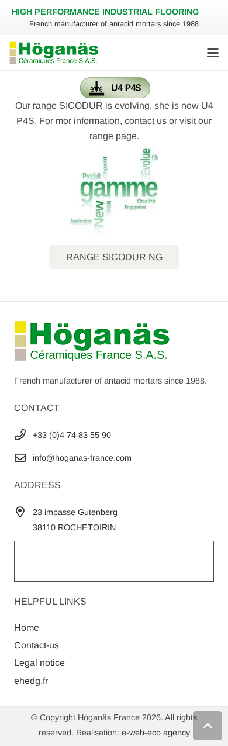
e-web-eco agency (156, 732)
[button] (212, 52)
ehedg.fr (31, 681)
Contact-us (36, 645)
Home (26, 628)
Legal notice (39, 663)
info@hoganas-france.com (82, 457)
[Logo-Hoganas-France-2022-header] (54, 52)
